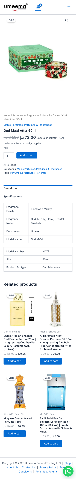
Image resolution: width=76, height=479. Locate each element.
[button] (66, 20)
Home (7, 115)
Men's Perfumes (51, 115)
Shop (68, 463)
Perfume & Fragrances (22, 172)
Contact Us (29, 467)
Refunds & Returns (47, 471)
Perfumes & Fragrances (26, 115)
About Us (12, 467)
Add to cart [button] (14, 361)
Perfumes (41, 172)
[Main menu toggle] (68, 7)
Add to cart (27, 155)
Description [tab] (11, 188)
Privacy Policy (47, 467)
